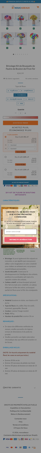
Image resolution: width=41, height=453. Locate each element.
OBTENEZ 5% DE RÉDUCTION (20, 239)
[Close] (37, 207)
